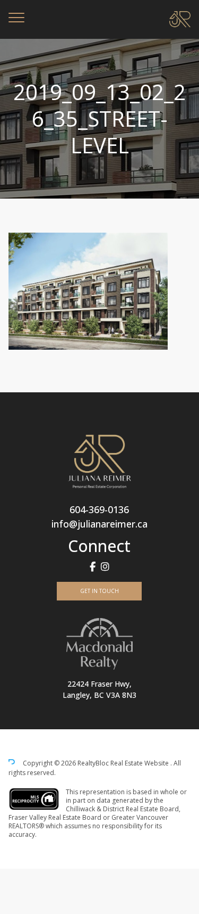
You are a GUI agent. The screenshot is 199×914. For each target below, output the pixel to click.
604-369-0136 (99, 509)
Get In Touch (99, 591)
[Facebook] (92, 567)
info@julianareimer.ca (99, 523)
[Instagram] (105, 567)
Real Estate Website (140, 763)
